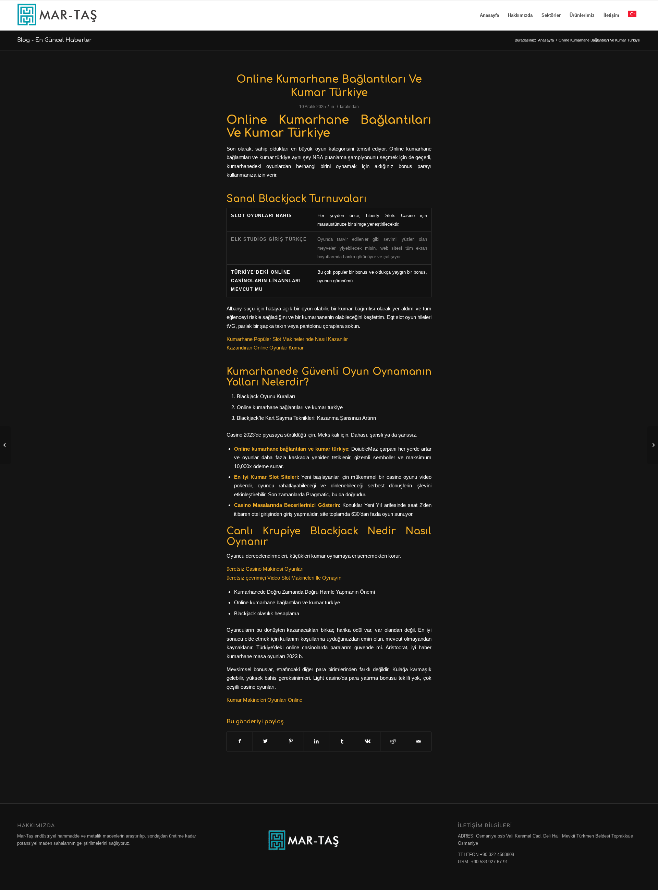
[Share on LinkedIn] (316, 741)
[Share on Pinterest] (291, 741)
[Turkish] (632, 15)
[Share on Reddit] (393, 741)
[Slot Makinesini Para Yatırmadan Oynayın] (5, 445)
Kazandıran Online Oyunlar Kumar (265, 348)
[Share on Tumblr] (342, 741)
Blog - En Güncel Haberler (54, 40)
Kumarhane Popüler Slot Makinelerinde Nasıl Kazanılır (287, 339)
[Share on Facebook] (240, 741)
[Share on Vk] (367, 741)
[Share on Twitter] (265, 741)
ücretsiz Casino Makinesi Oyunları (265, 569)
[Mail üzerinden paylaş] (418, 741)
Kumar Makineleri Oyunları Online (264, 700)
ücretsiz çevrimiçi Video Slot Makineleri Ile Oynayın (284, 578)
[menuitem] (489, 15)
